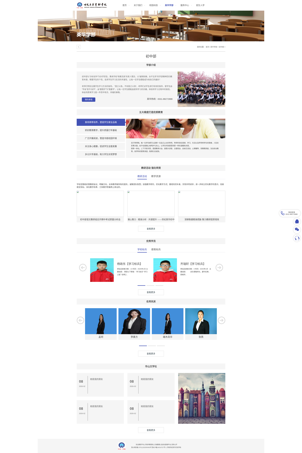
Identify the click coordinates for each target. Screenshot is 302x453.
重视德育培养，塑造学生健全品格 (101, 122)
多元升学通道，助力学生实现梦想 (101, 154)
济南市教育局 (149, 444)
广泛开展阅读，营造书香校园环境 (101, 138)
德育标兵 (156, 249)
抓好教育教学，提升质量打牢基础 (101, 130)
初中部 (221, 47)
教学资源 (156, 176)
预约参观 (88, 100)
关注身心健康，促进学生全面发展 (101, 146)
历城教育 (157, 444)
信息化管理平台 (166, 444)
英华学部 (213, 47)
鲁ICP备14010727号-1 (159, 447)
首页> (208, 47)
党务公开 (174, 444)
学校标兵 (142, 249)
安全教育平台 (140, 444)
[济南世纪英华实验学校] (92, 5)
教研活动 (142, 176)
